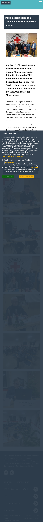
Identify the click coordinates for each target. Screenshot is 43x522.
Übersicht (9, 162)
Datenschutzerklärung (12, 156)
